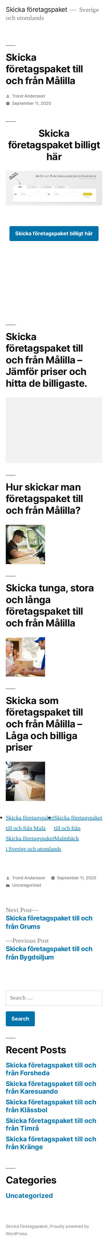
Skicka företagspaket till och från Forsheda (51, 1069)
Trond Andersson (28, 96)
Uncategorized (26, 885)
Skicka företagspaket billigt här (54, 233)
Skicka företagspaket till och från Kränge (51, 1143)
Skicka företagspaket (36, 9)
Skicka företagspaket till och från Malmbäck (78, 828)
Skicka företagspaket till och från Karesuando (51, 1087)
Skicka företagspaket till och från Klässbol (51, 1106)
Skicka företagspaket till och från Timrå (51, 1124)
